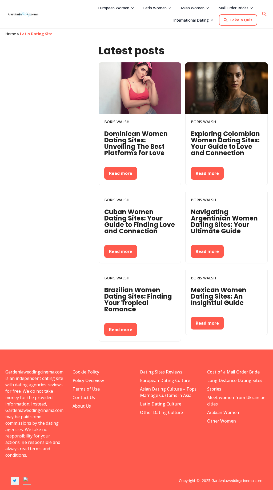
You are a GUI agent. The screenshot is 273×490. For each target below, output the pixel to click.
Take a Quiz (241, 19)
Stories (214, 389)
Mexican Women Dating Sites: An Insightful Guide (218, 296)
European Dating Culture (165, 380)
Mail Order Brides (233, 7)
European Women (113, 7)
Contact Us (84, 397)
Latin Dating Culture (160, 404)
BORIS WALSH (116, 121)
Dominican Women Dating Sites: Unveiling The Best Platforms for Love (136, 143)
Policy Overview (88, 380)
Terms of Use (86, 389)
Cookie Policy (86, 372)
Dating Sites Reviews (161, 372)
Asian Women (192, 7)
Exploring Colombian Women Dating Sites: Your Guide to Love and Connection (225, 143)
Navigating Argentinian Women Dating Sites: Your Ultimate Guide (224, 221)
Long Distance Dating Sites (234, 380)
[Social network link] (15, 481)
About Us (82, 406)
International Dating (191, 20)
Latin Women (155, 7)
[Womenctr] (25, 14)
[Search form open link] (264, 14)
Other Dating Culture (161, 412)
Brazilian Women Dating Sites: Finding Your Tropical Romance (138, 300)
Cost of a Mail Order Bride (233, 372)
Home (10, 33)
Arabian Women (223, 412)
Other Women (221, 421)
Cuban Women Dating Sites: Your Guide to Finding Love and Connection (139, 221)
